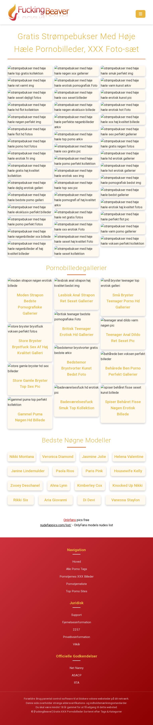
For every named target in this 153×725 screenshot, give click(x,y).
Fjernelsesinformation (76, 622)
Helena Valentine (128, 456)
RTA (76, 682)
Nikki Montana (22, 456)
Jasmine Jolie (94, 456)
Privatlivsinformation (76, 637)
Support (76, 615)
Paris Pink (94, 471)
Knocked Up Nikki (128, 485)
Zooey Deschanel (25, 485)
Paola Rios (65, 471)
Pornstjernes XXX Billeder (77, 576)
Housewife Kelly (128, 471)
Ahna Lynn (58, 485)
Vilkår (76, 644)
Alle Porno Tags (76, 569)
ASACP (76, 675)
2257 (76, 629)
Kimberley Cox (89, 485)
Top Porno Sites (76, 591)
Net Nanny (76, 668)
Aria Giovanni (55, 500)
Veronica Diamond (57, 456)
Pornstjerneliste (76, 584)
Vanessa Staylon (125, 500)
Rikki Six (20, 500)
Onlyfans (70, 520)
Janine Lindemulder (28, 471)
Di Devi (89, 500)
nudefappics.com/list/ (55, 525)
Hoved (76, 561)
